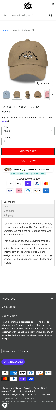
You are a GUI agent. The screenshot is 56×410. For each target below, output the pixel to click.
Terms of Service (41, 388)
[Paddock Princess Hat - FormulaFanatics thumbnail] (6, 94)
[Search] (51, 15)
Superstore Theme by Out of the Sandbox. (21, 401)
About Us (31, 394)
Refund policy (26, 391)
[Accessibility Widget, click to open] (4, 405)
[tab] (28, 202)
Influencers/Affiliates (11, 388)
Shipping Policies (9, 391)
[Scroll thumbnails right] (51, 94)
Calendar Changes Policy (12, 394)
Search (27, 388)
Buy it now (28, 161)
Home (4, 30)
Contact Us (45, 394)
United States (14, 351)
